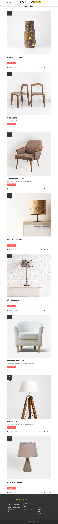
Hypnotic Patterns (15, 57)
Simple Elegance (14, 300)
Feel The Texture (14, 239)
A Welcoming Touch (15, 179)
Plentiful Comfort (15, 361)
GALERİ (39, 509)
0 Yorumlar (10, 67)
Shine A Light (12, 421)
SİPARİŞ (39, 513)
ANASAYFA (40, 503)
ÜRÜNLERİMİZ (40, 507)
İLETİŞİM (39, 511)
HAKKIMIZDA (40, 505)
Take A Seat (12, 118)
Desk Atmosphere (14, 482)
